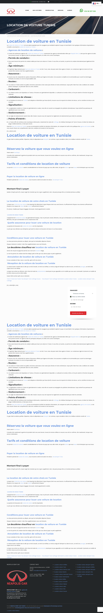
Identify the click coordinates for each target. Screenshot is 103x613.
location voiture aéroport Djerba (85, 564)
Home (27, 10)
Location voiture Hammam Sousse (63, 574)
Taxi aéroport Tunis (57, 180)
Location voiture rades (60, 586)
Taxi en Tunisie (11, 279)
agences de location (85, 126)
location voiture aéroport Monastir (86, 569)
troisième (38, 250)
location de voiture (23, 180)
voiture (66, 167)
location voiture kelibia (60, 579)
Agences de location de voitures (25, 50)
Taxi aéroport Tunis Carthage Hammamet (53, 279)
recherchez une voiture (20, 204)
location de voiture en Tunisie (16, 45)
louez (75, 167)
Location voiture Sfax (59, 589)
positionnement (41, 271)
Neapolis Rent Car (75, 53)
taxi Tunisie (18, 279)
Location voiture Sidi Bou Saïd (62, 569)
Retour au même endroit (78, 296)
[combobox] (82, 293)
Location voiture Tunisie (70, 279)
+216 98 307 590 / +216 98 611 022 (38, 1)
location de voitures (18, 167)
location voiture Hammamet (61, 576)
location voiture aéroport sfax (85, 572)
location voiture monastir (60, 581)
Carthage (56, 122)
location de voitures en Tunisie (27, 47)
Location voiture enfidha (60, 564)
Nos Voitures (37, 10)
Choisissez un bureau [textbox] (78, 293)
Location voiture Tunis (60, 567)
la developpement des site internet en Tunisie (27, 607)
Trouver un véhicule (78, 313)
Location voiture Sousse (60, 591)
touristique (17, 152)
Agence (69, 10)
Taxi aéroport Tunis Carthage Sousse (31, 279)
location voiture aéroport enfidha (85, 567)
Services (60, 10)
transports (46, 139)
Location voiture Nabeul (60, 584)
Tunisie (25, 100)
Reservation (49, 10)
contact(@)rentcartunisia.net (40, 570)
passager (82, 266)
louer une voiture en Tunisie (32, 69)
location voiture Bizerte (60, 572)
